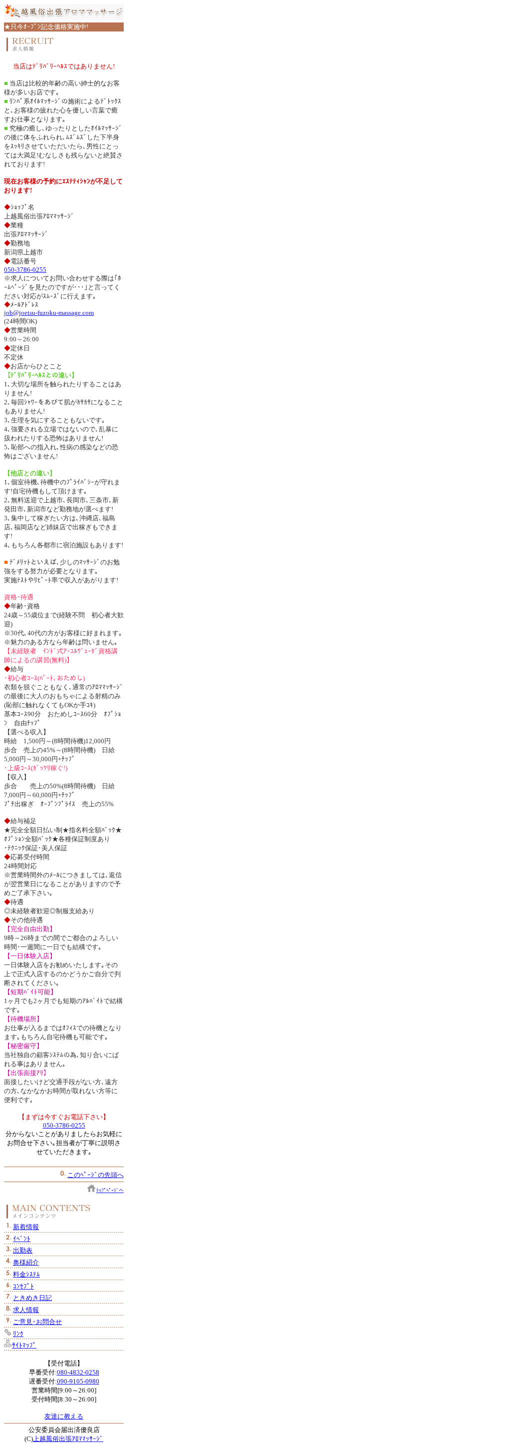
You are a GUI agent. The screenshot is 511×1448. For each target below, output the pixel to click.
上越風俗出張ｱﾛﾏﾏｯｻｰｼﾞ (68, 1439)
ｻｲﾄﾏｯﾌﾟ (24, 1345)
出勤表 (22, 1250)
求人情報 (26, 1310)
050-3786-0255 (25, 269)
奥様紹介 (26, 1262)
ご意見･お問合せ (37, 1322)
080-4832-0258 (78, 1372)
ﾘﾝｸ (18, 1334)
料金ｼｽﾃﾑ (26, 1274)
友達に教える (63, 1416)
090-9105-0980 (78, 1381)
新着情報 (26, 1227)
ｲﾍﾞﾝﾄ (21, 1239)
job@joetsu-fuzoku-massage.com (49, 312)
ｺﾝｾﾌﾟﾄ (23, 1286)
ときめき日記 (32, 1298)
